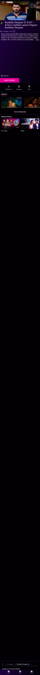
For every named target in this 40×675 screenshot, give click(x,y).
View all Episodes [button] (20, 112)
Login (34, 6)
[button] (12, 103)
